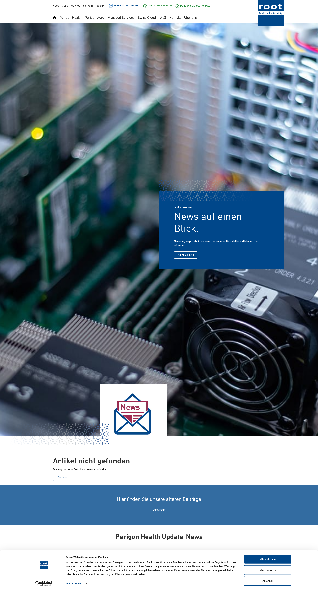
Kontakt (175, 18)
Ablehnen (267, 580)
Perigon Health (70, 18)
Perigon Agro (94, 18)
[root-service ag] (271, 13)
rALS (162, 18)
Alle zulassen (268, 559)
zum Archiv (159, 509)
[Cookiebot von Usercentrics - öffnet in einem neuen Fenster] (43, 583)
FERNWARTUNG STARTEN (127, 5)
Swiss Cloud (147, 18)
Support (88, 6)
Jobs (65, 6)
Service (75, 6)
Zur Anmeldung (185, 255)
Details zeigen (74, 583)
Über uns (190, 18)
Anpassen (266, 569)
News (56, 6)
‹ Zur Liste (61, 477)
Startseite (54, 17)
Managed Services (120, 18)
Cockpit (101, 6)
